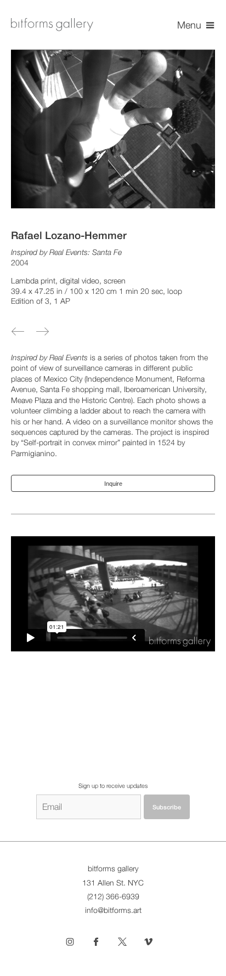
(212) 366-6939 (113, 896)
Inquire (113, 483)
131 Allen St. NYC (113, 883)
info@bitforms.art (113, 910)
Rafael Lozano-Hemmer (69, 235)
